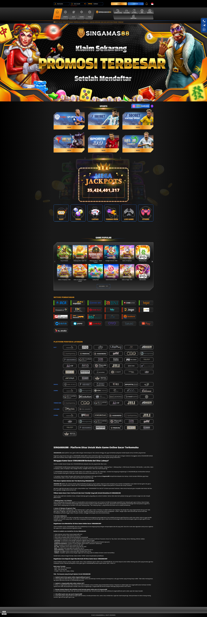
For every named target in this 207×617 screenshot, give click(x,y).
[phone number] (204, 21)
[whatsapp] (204, 29)
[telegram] (204, 25)
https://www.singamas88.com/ (74, 534)
